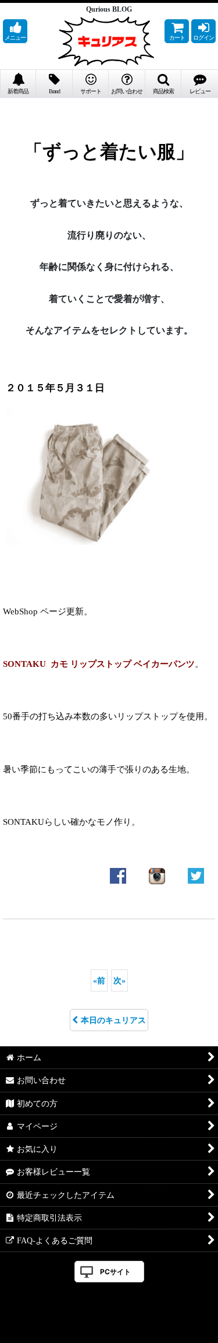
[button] (15, 31)
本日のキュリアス (113, 1020)
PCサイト (115, 1271)
